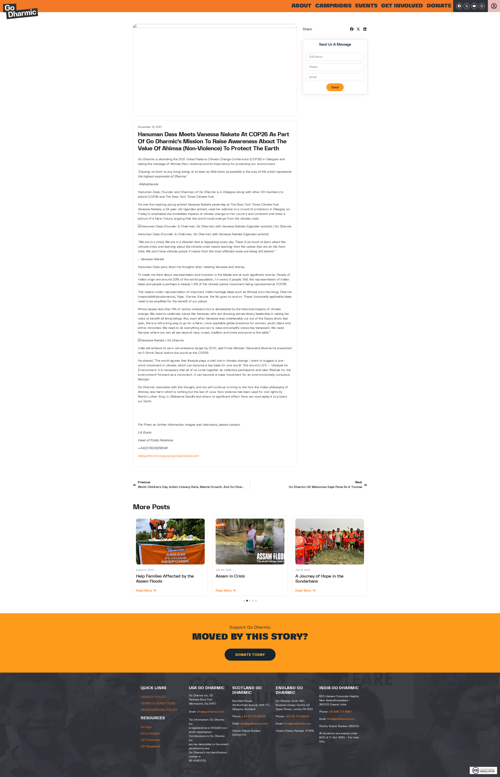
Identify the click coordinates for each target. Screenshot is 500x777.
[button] (352, 29)
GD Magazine (150, 746)
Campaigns (333, 6)
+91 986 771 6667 (340, 711)
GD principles (150, 733)
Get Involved (402, 6)
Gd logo (146, 727)
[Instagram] (482, 6)
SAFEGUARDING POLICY (159, 709)
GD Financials (150, 740)
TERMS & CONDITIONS (158, 703)
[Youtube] (474, 6)
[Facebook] (459, 6)
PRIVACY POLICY (153, 697)
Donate (439, 6)
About (301, 6)
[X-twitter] (467, 6)
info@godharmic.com (210, 711)
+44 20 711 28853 (253, 716)
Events (366, 6)
